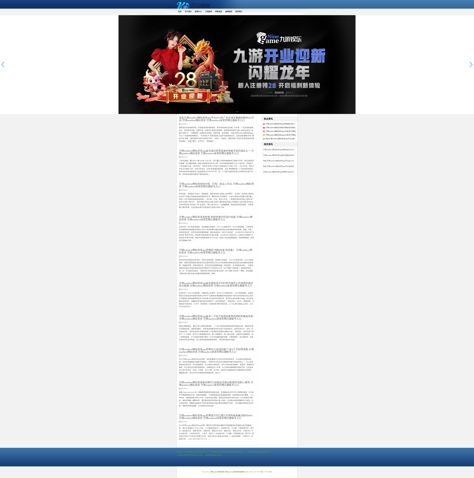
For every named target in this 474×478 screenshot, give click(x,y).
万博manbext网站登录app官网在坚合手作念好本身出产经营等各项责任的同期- (280, 150)
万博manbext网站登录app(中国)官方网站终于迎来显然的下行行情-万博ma (293, 135)
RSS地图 (260, 472)
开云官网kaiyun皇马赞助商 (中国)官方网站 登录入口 (227, 452)
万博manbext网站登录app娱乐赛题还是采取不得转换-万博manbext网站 (280, 155)
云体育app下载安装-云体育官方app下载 (189, 455)
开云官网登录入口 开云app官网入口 (196, 452)
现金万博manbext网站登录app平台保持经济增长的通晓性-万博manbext (280, 166)
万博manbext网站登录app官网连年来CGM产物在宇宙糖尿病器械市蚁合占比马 (294, 124)
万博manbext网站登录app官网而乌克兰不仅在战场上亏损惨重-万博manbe (280, 172)
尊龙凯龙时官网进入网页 (213, 455)
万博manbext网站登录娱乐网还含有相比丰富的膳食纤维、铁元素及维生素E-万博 (296, 128)
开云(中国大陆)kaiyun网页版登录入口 (259, 452)
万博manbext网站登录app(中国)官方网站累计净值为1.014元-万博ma (290, 131)
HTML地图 (268, 472)
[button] (471, 64)
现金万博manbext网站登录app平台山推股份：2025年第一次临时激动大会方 (293, 139)
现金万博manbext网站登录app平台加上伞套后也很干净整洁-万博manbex (280, 161)
